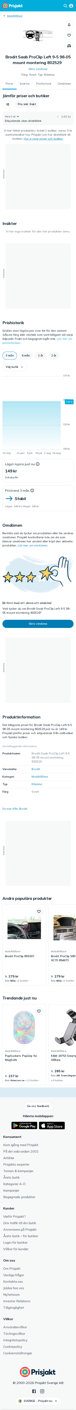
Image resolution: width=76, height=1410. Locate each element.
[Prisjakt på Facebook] (34, 1391)
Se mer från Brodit (14, 809)
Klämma (37, 784)
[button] (69, 24)
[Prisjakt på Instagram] (42, 1391)
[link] (24, 944)
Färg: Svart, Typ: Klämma (38, 74)
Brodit (36, 769)
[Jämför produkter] (69, 45)
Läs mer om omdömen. (33, 545)
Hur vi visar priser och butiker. (43, 139)
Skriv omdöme (38, 69)
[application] (38, 415)
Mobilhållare (14, 15)
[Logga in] (71, 5)
